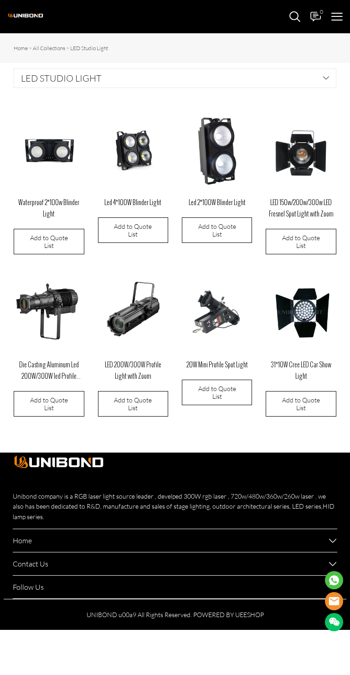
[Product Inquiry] (334, 580)
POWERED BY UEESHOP (228, 614)
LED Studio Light (89, 48)
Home (21, 48)
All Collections (49, 48)
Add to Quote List (49, 241)
